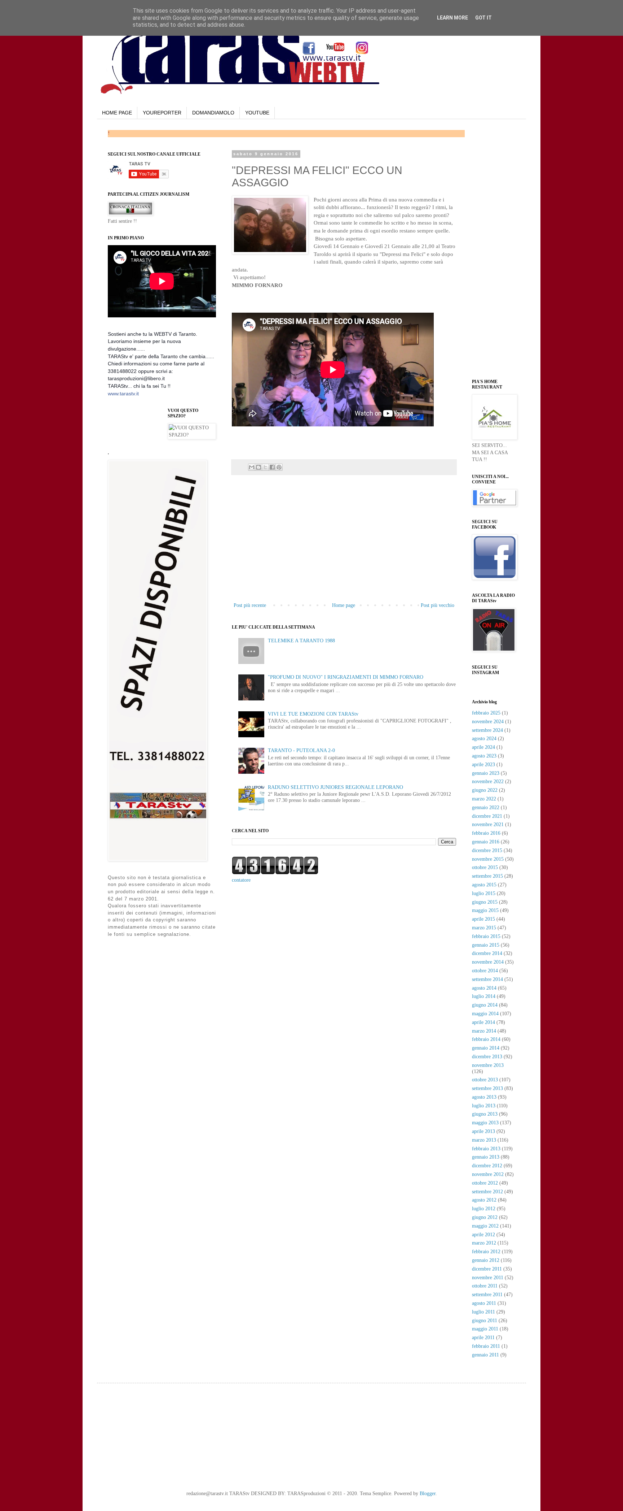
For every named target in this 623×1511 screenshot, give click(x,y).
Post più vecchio (437, 605)
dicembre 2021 (487, 816)
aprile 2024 (483, 747)
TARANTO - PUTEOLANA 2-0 (301, 750)
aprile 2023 (483, 764)
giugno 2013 (485, 1114)
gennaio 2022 (485, 807)
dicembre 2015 (487, 850)
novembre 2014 (488, 962)
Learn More (452, 18)
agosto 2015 (484, 884)
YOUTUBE (257, 113)
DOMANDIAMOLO (213, 113)
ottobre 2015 (485, 867)
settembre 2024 (487, 730)
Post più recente (250, 605)
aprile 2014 (483, 1022)
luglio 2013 (483, 1105)
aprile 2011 (483, 1337)
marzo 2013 (484, 1140)
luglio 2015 (483, 893)
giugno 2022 (485, 790)
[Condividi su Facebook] (272, 467)
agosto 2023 (484, 756)
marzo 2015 (484, 927)
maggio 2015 (485, 910)
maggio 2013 (485, 1122)
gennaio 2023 (485, 773)
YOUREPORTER (162, 113)
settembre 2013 (487, 1088)
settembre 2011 (487, 1294)
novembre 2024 (488, 721)
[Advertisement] (316, 300)
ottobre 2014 (485, 970)
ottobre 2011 (485, 1286)
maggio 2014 (485, 1013)
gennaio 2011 (485, 1355)
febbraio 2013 (486, 1148)
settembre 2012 (487, 1191)
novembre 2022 (488, 781)
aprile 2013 (483, 1131)
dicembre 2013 (487, 1056)
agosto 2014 (484, 988)
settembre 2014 (487, 979)
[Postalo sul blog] (258, 467)
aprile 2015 (483, 919)
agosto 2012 (484, 1200)
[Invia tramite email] (251, 467)
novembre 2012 (488, 1174)
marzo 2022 (484, 799)
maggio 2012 (485, 1226)
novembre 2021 (488, 824)
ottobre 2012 (485, 1183)
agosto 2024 (484, 738)
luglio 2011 (483, 1312)
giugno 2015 (485, 902)
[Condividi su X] (265, 467)
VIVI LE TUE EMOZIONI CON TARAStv (313, 714)
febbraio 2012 (486, 1251)
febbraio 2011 (486, 1346)
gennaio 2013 (485, 1157)
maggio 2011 (485, 1329)
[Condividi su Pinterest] (279, 467)
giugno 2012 (485, 1217)
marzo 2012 (484, 1243)
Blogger (428, 1493)
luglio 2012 (483, 1208)
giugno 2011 (484, 1320)
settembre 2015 (487, 876)
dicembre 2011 (487, 1269)
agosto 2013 (484, 1097)
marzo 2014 (484, 1031)
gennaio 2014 (485, 1048)
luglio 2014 (483, 996)
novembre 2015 (488, 859)
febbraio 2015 (486, 936)
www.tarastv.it (123, 393)
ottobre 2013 (485, 1079)
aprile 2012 (483, 1234)
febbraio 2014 (486, 1039)
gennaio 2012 (485, 1260)
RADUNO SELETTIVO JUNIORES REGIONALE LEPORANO (335, 787)
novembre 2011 (487, 1277)
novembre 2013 (488, 1065)
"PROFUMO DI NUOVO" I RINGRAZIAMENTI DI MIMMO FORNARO (345, 677)
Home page (343, 605)
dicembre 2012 (487, 1165)
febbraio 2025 (486, 713)
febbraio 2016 (486, 833)
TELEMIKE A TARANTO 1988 (301, 640)
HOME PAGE (117, 113)
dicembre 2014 (487, 953)
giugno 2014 (485, 1005)
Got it (483, 18)
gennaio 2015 (485, 945)
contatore (241, 880)
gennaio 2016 (485, 841)
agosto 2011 (484, 1303)
